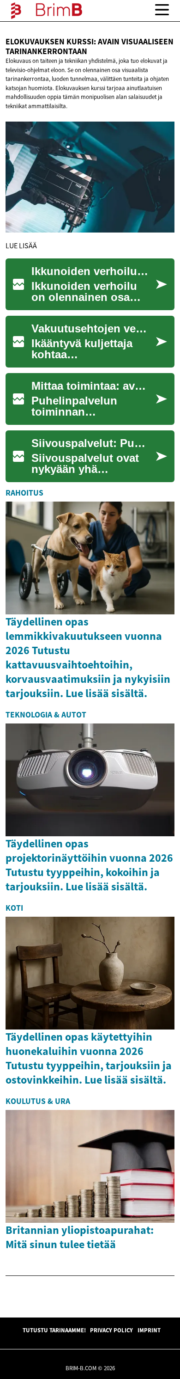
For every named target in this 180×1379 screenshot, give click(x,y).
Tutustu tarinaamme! (54, 1330)
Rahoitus (24, 493)
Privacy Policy (111, 1330)
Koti (14, 908)
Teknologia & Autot (46, 715)
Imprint (149, 1330)
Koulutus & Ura (38, 1101)
